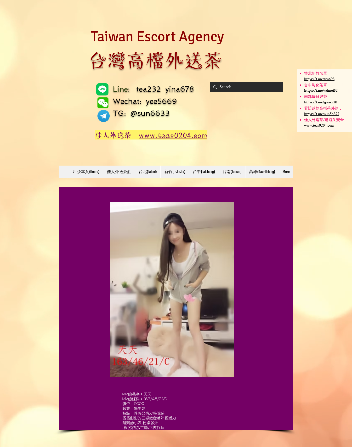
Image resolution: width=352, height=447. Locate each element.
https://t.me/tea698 (319, 79)
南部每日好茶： (317, 97)
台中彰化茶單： (317, 85)
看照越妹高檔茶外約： (323, 109)
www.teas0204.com (319, 126)
